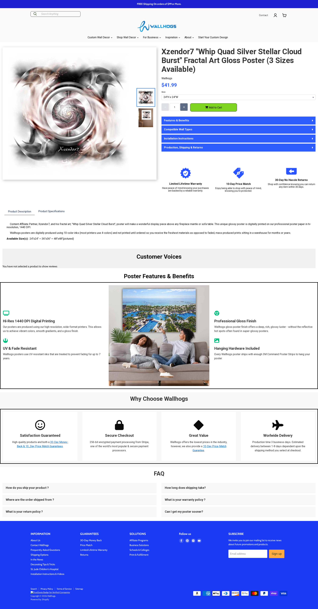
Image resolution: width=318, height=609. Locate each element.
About (188, 37)
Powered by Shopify (40, 599)
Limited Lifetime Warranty (93, 549)
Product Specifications (51, 211)
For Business (151, 37)
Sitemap (79, 588)
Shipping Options (39, 554)
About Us (35, 540)
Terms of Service (64, 588)
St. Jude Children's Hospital (44, 569)
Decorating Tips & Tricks (43, 564)
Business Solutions (139, 545)
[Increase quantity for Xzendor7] (184, 107)
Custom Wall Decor (99, 37)
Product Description (19, 211)
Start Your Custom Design (213, 37)
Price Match (86, 545)
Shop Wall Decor (127, 37)
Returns (84, 554)
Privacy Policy (47, 588)
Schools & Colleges (139, 549)
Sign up (277, 553)
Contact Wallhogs (40, 545)
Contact (263, 15)
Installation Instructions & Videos (47, 574)
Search (34, 588)
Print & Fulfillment (139, 554)
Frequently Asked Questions (45, 549)
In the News (37, 559)
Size (163, 92)
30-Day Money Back (91, 540)
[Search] (35, 14)
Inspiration (171, 37)
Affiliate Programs (139, 540)
